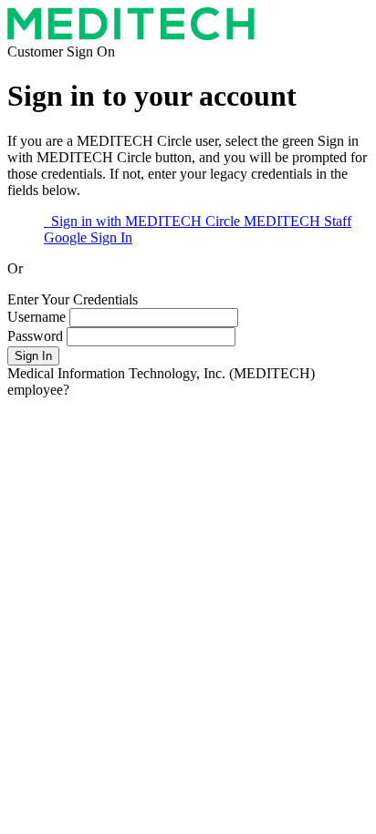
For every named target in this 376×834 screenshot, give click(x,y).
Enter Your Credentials (72, 299)
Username (38, 316)
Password (35, 336)
